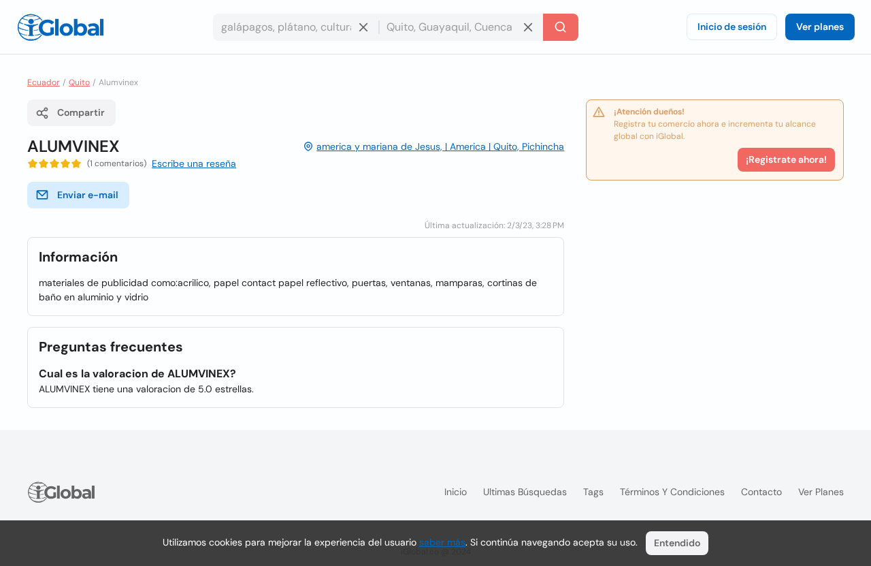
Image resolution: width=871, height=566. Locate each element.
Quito (79, 82)
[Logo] (60, 27)
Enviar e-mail (87, 195)
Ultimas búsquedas (525, 492)
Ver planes (820, 26)
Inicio (455, 492)
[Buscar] (560, 27)
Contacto (761, 492)
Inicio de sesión (731, 26)
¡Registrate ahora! (786, 159)
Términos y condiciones (672, 492)
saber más (442, 542)
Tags (593, 492)
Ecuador (43, 82)
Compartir (81, 112)
